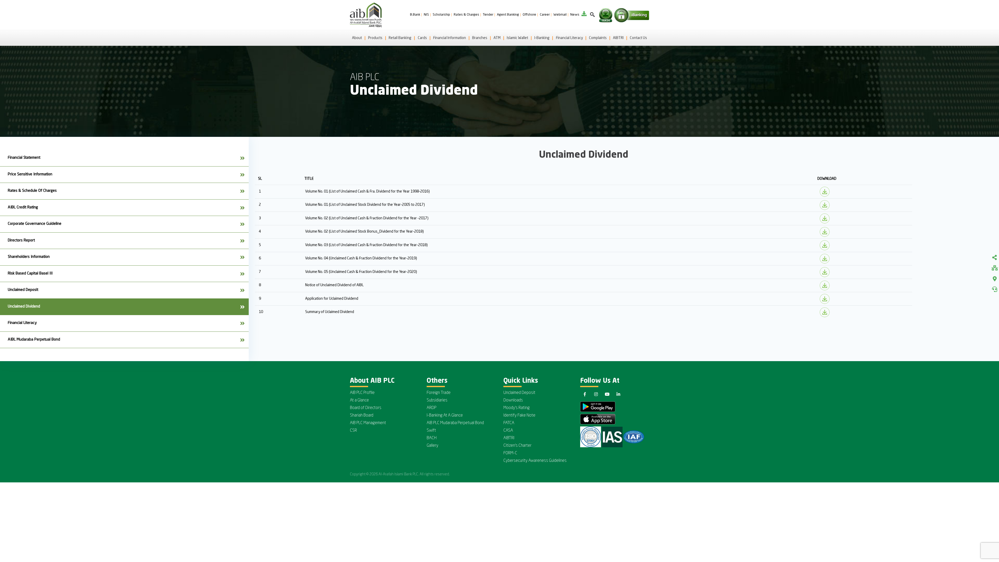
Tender (488, 14)
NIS (426, 14)
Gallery (432, 446)
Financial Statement (24, 158)
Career (545, 14)
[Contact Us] (994, 289)
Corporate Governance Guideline (34, 224)
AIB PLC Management (368, 423)
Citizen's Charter (517, 446)
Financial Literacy (569, 38)
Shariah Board (361, 415)
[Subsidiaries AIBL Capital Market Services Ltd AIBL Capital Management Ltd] (994, 268)
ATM (497, 38)
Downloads (513, 400)
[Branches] (994, 279)
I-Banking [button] (541, 38)
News (574, 14)
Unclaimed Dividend (24, 307)
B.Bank (415, 14)
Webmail (560, 14)
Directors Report (21, 240)
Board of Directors (365, 408)
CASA (508, 431)
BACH (432, 438)
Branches (479, 38)
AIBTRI (618, 38)
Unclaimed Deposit (23, 290)
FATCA (508, 423)
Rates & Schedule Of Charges (32, 191)
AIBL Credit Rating (23, 207)
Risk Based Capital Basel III (30, 274)
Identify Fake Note (519, 415)
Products (375, 38)
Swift (431, 431)
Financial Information (449, 38)
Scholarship (441, 14)
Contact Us (638, 38)
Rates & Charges (466, 14)
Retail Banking (400, 38)
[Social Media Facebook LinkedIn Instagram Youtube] (994, 258)
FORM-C (510, 453)
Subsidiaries (437, 400)
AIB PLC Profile (362, 393)
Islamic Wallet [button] (517, 38)
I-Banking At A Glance (445, 415)
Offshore (529, 14)
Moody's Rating (516, 408)
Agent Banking (508, 14)
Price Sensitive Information (30, 174)
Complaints (598, 38)
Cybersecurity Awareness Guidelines (535, 461)
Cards (422, 38)
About (357, 38)
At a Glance (359, 400)
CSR (353, 431)
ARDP (431, 408)
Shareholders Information (29, 257)
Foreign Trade (439, 393)
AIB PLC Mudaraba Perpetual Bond (455, 423)
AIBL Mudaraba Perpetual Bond (34, 340)
